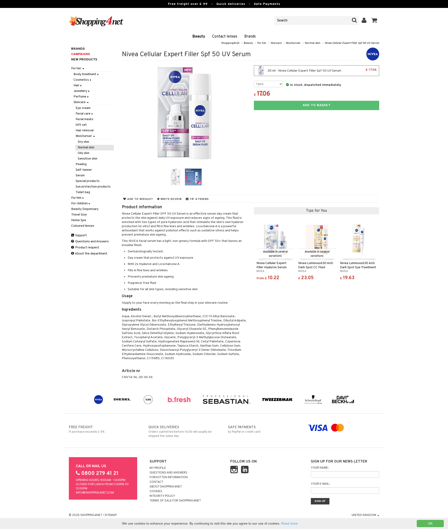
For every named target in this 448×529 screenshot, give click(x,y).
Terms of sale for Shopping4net (175, 501)
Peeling (81, 164)
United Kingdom (364, 515)
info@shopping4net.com (95, 493)
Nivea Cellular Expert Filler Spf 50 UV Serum (352, 43)
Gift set (81, 125)
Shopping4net (230, 43)
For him (76, 198)
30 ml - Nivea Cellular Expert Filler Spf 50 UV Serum (322, 70)
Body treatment (85, 74)
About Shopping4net (166, 487)
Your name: (320, 468)
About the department (90, 254)
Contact (156, 482)
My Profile (158, 468)
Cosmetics (82, 80)
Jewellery (81, 91)
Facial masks (84, 119)
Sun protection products (93, 187)
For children (79, 203)
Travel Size (79, 215)
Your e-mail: (320, 484)
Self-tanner (84, 170)
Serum (80, 175)
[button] (374, 20)
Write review (171, 199)
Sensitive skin (87, 159)
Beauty (198, 36)
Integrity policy (162, 496)
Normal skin (312, 43)
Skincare (276, 43)
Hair (77, 85)
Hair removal (85, 130)
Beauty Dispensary (84, 209)
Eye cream (83, 108)
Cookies (156, 491)
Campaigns (80, 54)
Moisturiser (293, 43)
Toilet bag (83, 192)
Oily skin (83, 153)
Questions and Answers (91, 242)
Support (80, 235)
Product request (86, 248)
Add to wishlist (139, 199)
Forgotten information (169, 477)
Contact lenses (224, 36)
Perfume (80, 97)
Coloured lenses (82, 226)
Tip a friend (199, 199)
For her (261, 43)
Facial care (83, 114)
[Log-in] (364, 20)
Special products (88, 181)
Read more (289, 523)
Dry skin (83, 142)
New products (84, 60)
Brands (250, 36)
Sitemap (111, 515)
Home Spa (78, 220)
